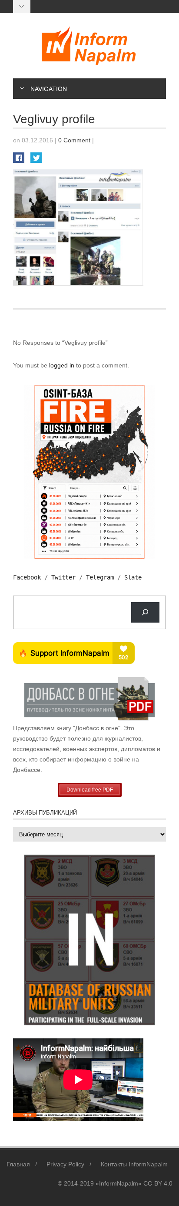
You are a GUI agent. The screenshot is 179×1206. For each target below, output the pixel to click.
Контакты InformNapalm (134, 1164)
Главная (18, 1164)
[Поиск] (145, 612)
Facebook (27, 577)
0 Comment (74, 140)
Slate (133, 577)
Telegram (100, 577)
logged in (62, 365)
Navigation (48, 88)
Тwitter (63, 577)
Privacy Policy (65, 1164)
